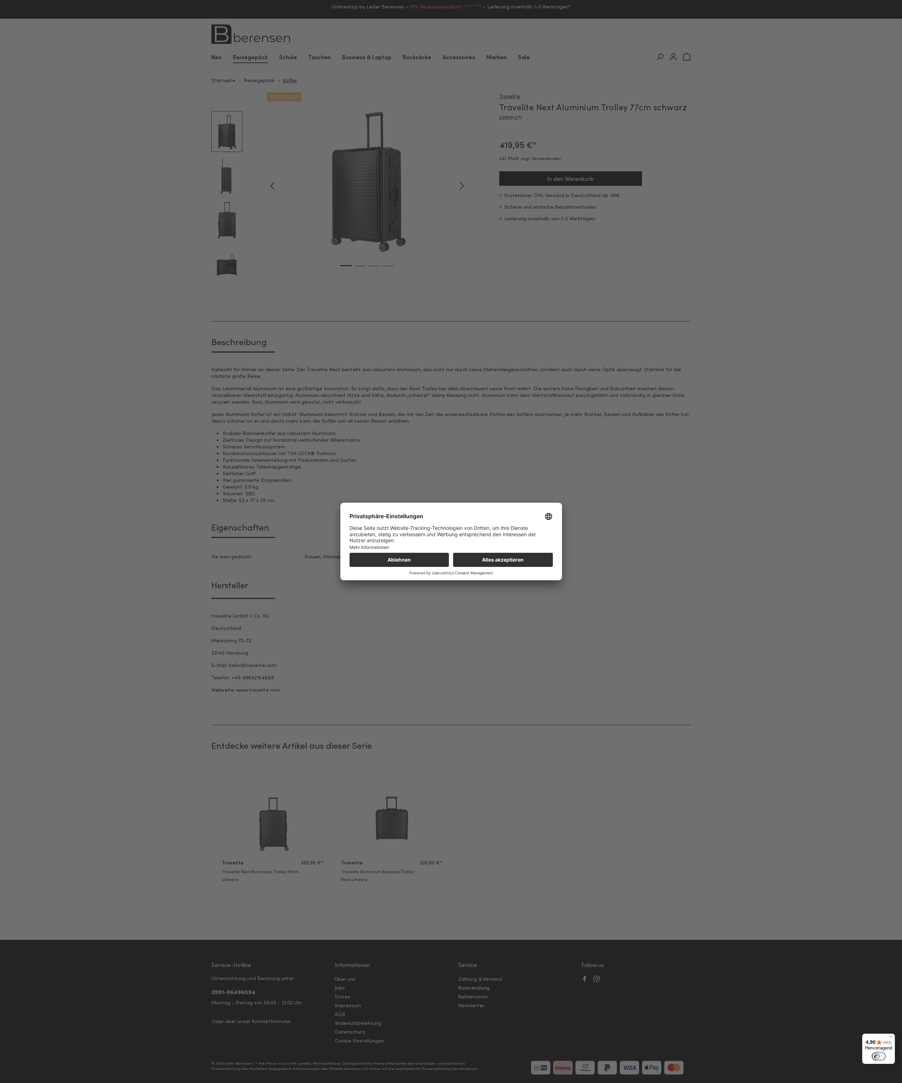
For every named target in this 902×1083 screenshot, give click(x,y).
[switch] (879, 1056)
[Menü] (890, 1038)
